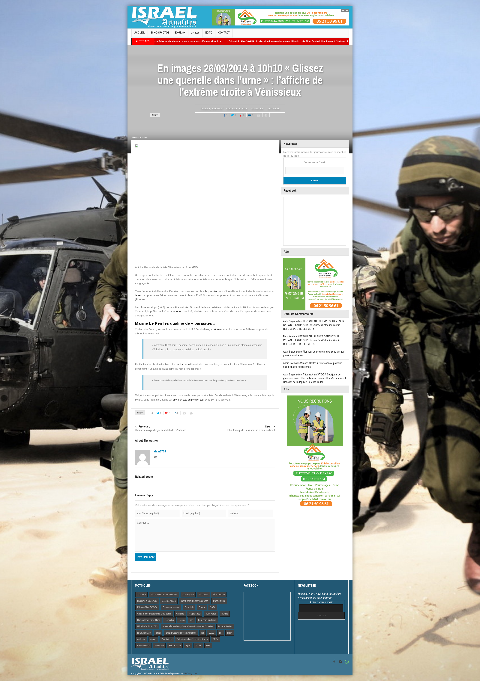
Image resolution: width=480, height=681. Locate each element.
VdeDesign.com (190, 673)
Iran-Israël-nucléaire (207, 620)
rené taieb (159, 645)
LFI (220, 632)
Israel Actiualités (225, 626)
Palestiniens (166, 639)
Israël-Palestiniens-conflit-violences (181, 632)
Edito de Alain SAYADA (147, 607)
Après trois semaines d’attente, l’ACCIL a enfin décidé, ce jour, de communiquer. (325, 41)
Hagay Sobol (194, 613)
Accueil (139, 32)
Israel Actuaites (144, 632)
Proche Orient (143, 645)
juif (202, 632)
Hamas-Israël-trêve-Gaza (148, 620)
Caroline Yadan (169, 601)
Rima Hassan (175, 645)
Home (134, 137)
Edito (208, 32)
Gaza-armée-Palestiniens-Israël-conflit (154, 613)
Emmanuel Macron (171, 607)
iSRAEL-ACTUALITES (147, 626)
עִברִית (195, 32)
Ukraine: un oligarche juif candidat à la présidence (160, 428)
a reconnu (176, 311)
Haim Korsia (211, 613)
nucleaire (141, 639)
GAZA (212, 607)
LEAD (211, 632)
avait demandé (182, 364)
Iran (191, 620)
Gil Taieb (180, 613)
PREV (215, 639)
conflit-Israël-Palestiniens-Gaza (194, 601)
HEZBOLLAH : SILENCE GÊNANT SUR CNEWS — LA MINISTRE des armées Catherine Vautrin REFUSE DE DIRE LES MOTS (313, 325)
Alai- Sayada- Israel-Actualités (164, 594)
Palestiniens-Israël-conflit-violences (192, 639)
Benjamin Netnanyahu (147, 601)
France (202, 607)
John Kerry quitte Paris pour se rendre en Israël (251, 428)
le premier (211, 291)
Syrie (188, 645)
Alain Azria (203, 594)
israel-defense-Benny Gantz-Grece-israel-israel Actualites (188, 626)
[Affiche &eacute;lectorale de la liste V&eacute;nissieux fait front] (178, 204)
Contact (224, 32)
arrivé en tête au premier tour (188, 399)
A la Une (258, 108)
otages (153, 639)
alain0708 (217, 108)
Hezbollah (169, 620)
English (180, 32)
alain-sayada (188, 594)
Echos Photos (160, 32)
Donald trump (219, 601)
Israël (158, 632)
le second (141, 295)
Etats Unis (189, 607)
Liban (229, 632)
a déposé (216, 329)
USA (208, 645)
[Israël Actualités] (164, 17)
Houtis (181, 620)
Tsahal (198, 645)
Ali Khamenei (219, 594)
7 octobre (141, 594)
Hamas (224, 613)
